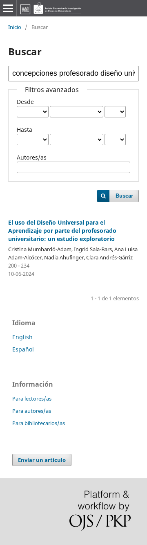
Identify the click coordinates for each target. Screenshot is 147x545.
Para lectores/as (31, 398)
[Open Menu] (8, 8)
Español (23, 349)
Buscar (124, 196)
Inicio (14, 27)
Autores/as (32, 157)
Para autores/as (31, 410)
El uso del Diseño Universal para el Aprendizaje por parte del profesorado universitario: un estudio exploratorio (62, 230)
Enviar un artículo (42, 460)
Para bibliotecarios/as (38, 423)
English (22, 337)
